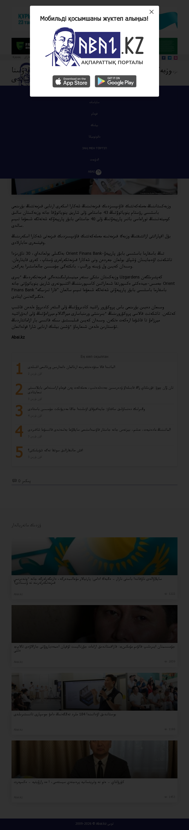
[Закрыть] (153, 13)
